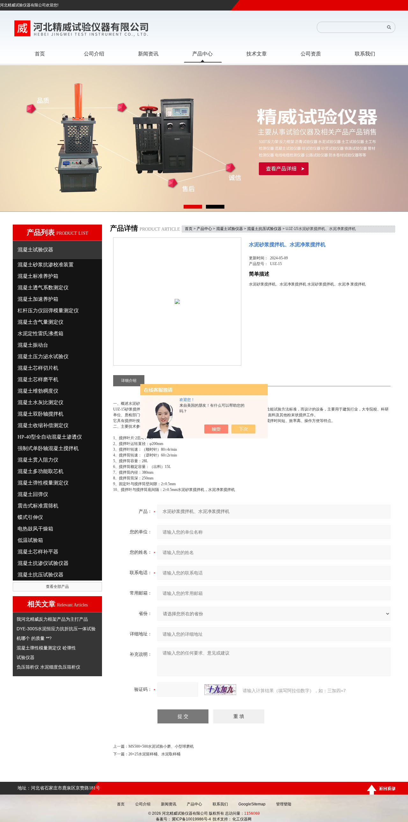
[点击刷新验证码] (220, 689)
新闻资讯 (168, 804)
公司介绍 (142, 804)
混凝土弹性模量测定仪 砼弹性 (46, 647)
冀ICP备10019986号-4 (191, 819)
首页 (189, 228)
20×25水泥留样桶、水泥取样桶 (154, 754)
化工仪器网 (241, 819)
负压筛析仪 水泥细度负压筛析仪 (48, 667)
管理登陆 (283, 804)
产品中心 (204, 228)
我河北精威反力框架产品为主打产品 (52, 619)
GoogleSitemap (252, 804)
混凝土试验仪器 (229, 228)
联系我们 (220, 804)
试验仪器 (25, 657)
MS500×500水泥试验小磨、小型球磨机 (161, 746)
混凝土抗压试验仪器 (264, 228)
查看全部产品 (57, 586)
